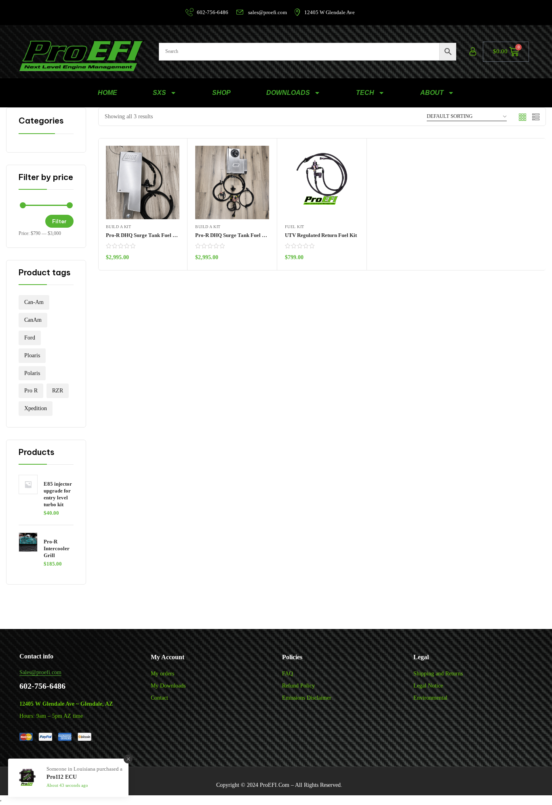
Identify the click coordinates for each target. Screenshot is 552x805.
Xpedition (35, 408)
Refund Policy (298, 686)
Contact (159, 698)
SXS (159, 92)
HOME (107, 92)
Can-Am (34, 302)
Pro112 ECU (61, 777)
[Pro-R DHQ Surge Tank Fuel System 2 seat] (143, 183)
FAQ (287, 674)
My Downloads (168, 686)
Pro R (31, 391)
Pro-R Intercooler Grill (57, 548)
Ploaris (32, 355)
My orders (162, 674)
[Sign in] (473, 51)
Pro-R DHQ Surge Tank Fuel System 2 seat (154, 235)
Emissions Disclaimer (306, 698)
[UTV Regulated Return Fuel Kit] (322, 183)
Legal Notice (428, 686)
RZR (57, 391)
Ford (29, 338)
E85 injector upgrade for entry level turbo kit (58, 494)
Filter (59, 221)
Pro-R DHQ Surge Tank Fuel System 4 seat (243, 235)
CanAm (33, 320)
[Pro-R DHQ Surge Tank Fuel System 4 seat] (232, 183)
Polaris (32, 373)
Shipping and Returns (438, 674)
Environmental (430, 698)
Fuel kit (294, 226)
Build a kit (118, 226)
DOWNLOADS (288, 92)
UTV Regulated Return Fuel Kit (321, 235)
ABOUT (432, 92)
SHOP (221, 92)
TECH (365, 92)
